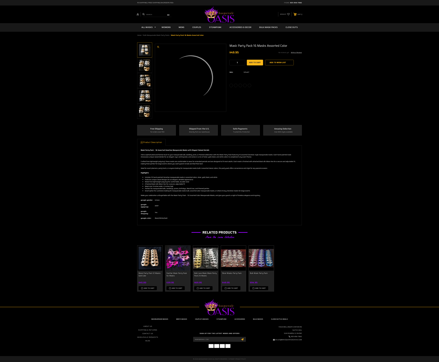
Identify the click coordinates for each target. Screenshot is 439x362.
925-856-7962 (296, 2)
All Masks (147, 27)
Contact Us (147, 333)
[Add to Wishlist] (158, 256)
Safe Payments (240, 129)
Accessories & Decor (240, 27)
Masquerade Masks (159, 319)
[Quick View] (158, 250)
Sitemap (231, 359)
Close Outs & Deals (279, 319)
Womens (166, 27)
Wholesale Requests (147, 337)
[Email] (235, 85)
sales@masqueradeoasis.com (288, 339)
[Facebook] (231, 85)
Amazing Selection (282, 129)
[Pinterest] (249, 85)
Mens (181, 27)
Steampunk (215, 27)
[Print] (240, 85)
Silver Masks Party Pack (232, 273)
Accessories (239, 319)
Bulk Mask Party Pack (259, 273)
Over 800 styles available (283, 132)
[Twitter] (245, 85)
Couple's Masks (202, 319)
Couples (196, 27)
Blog (147, 340)
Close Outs (292, 27)
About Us (147, 326)
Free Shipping (156, 129)
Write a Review (296, 52)
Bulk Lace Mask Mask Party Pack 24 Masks (205, 274)
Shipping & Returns (147, 330)
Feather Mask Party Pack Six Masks (176, 274)
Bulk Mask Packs (268, 27)
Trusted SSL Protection (241, 132)
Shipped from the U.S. (199, 129)
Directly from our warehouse (199, 132)
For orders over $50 (157, 132)
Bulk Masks (258, 319)
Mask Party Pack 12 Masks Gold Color (150, 274)
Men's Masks (181, 319)
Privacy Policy (241, 359)
